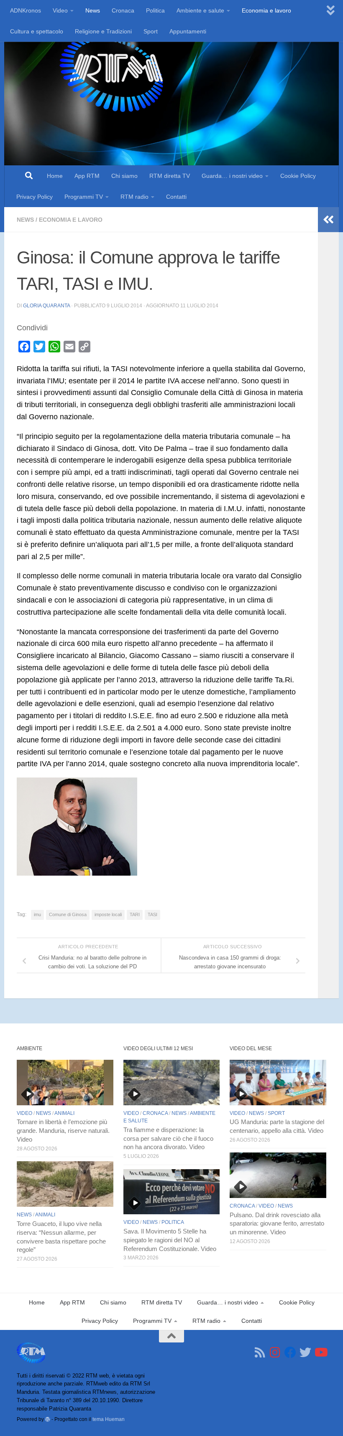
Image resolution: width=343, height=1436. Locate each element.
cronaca (155, 1113)
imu (37, 914)
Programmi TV (83, 196)
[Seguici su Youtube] (320, 1352)
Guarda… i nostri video (232, 175)
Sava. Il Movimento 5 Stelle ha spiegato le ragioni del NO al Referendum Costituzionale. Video (169, 1240)
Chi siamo (124, 175)
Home (55, 175)
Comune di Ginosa (68, 914)
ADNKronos (25, 10)
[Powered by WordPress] (47, 1419)
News (92, 10)
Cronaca (123, 10)
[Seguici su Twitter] (305, 1352)
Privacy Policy (34, 196)
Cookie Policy (298, 175)
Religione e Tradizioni (103, 31)
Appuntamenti (187, 31)
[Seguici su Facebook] (290, 1352)
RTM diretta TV (169, 175)
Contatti (176, 196)
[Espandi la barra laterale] (328, 219)
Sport (150, 31)
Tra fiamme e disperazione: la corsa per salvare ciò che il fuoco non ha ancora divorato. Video (168, 1139)
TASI (152, 914)
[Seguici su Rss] (260, 1352)
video (24, 1113)
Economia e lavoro (266, 10)
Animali (64, 1113)
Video (60, 10)
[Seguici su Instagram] (275, 1352)
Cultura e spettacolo (36, 31)
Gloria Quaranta (46, 306)
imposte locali (108, 914)
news (25, 219)
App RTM (87, 175)
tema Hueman (108, 1419)
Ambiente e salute (200, 10)
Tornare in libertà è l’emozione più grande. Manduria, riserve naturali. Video (63, 1131)
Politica (155, 10)
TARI (135, 914)
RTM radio (134, 196)
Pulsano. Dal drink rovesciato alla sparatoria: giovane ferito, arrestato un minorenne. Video (277, 1224)
